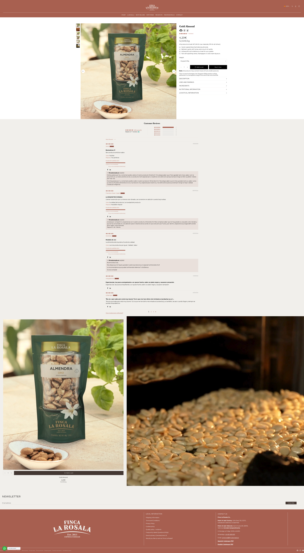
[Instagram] (300, 550)
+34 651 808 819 (230, 534)
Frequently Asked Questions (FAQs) (157, 532)
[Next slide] (174, 71)
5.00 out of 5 (138, 130)
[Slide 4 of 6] (78, 37)
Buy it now (218, 67)
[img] (109, 144)
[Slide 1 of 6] (78, 25)
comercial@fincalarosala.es (230, 538)
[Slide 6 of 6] (78, 46)
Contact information (57, 550)
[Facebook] (297, 550)
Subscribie (291, 503)
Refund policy (25, 550)
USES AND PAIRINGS (186, 82)
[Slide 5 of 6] (78, 42)
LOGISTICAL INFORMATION (189, 93)
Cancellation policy (67, 550)
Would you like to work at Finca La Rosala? (159, 538)
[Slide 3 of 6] (78, 33)
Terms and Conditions (153, 520)
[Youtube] (303, 550)
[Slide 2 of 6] (78, 29)
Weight (181, 57)
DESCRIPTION (184, 79)
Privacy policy (32, 550)
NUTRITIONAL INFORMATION (189, 89)
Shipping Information (152, 517)
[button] (157, 127)
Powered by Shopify (15, 550)
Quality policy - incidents (153, 529)
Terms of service (39, 550)
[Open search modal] (292, 6)
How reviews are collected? (114, 313)
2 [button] (151, 312)
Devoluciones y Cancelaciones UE (156, 535)
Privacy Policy (150, 523)
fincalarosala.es (7, 550)
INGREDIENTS (184, 86)
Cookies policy (150, 526)
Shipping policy (47, 550)
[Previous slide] (83, 71)
